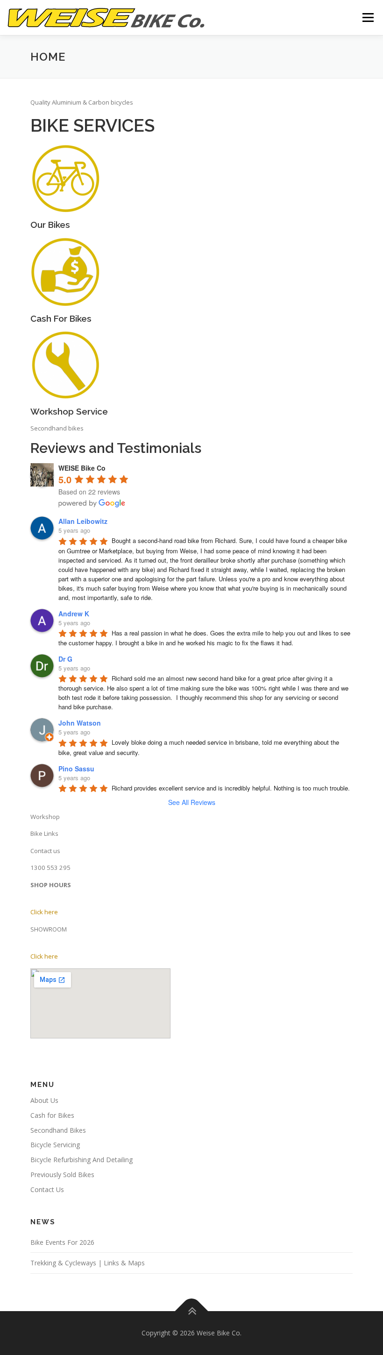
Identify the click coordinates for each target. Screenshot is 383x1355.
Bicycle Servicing (55, 1144)
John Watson (79, 722)
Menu (368, 17)
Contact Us (47, 1189)
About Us (44, 1100)
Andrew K (73, 613)
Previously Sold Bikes (62, 1174)
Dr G (65, 658)
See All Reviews (191, 802)
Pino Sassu (76, 768)
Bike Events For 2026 (62, 1242)
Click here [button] (44, 912)
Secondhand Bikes (58, 1130)
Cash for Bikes (52, 1115)
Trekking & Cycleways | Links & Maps (87, 1262)
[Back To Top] (191, 1311)
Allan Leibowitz (82, 521)
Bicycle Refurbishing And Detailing (81, 1159)
